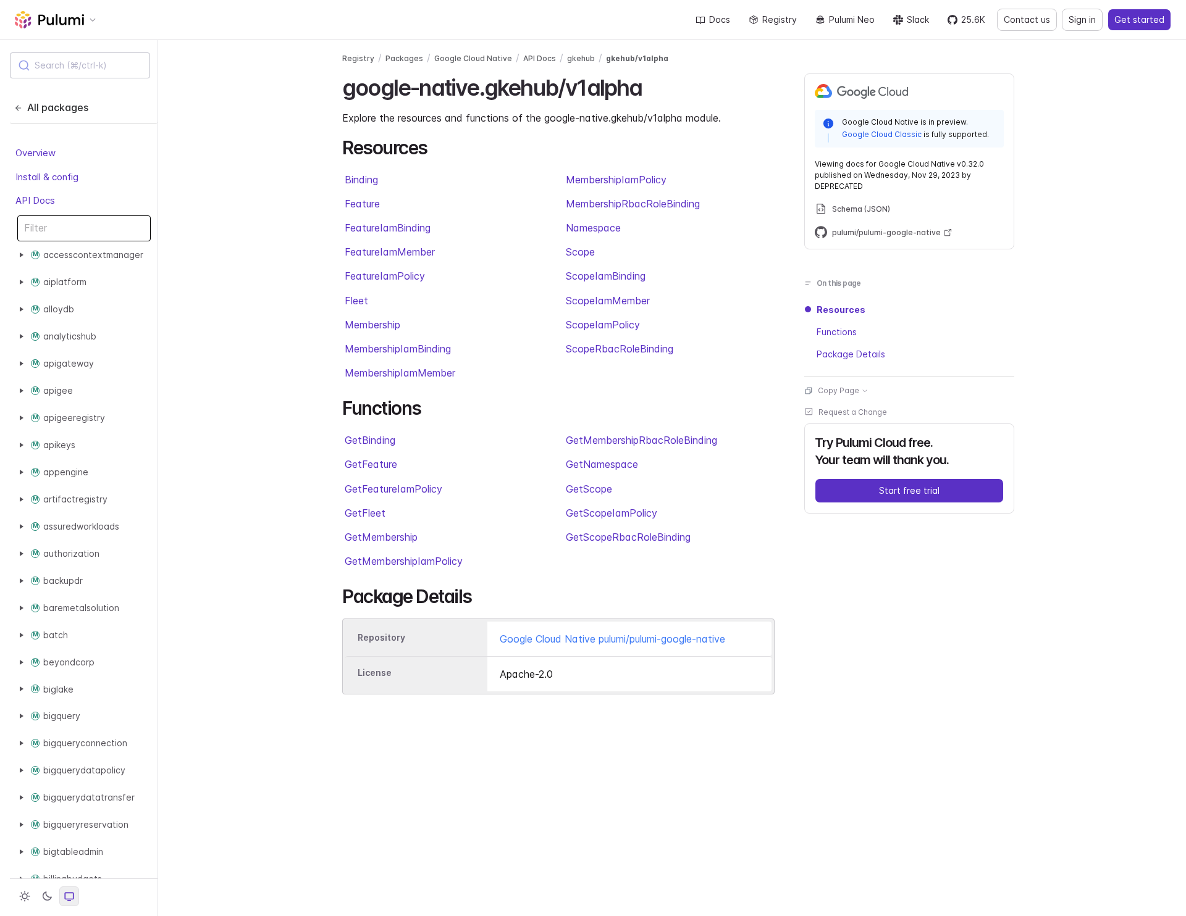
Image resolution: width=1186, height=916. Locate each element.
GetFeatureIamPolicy (393, 489)
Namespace (593, 228)
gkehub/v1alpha (637, 58)
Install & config (46, 176)
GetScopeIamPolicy (611, 513)
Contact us (1027, 19)
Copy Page (838, 390)
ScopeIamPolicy (603, 325)
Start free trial (909, 490)
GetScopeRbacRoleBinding (628, 537)
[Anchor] (653, 86)
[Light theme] (25, 896)
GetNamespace (602, 464)
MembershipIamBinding (398, 349)
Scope (580, 252)
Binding (361, 179)
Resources (841, 309)
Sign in (1082, 19)
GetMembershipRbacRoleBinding (641, 440)
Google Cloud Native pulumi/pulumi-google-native (612, 639)
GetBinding (370, 440)
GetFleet (365, 513)
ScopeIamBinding (606, 276)
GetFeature (371, 464)
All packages (57, 107)
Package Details (851, 354)
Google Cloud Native (473, 58)
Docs (719, 19)
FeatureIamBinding (388, 228)
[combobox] (80, 65)
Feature (362, 204)
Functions (837, 332)
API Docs (35, 200)
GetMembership (381, 537)
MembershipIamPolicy (616, 179)
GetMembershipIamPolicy (404, 561)
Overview (35, 153)
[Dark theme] (47, 896)
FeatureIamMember (390, 252)
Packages (404, 58)
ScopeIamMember (608, 300)
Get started (1139, 19)
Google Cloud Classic (882, 133)
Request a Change (852, 412)
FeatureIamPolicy (385, 276)
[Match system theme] (69, 896)
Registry (779, 19)
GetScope (589, 489)
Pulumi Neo (852, 19)
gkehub (581, 58)
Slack (918, 19)
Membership (372, 325)
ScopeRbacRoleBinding (619, 349)
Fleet (356, 300)
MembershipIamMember (400, 373)
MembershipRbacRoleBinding (633, 204)
